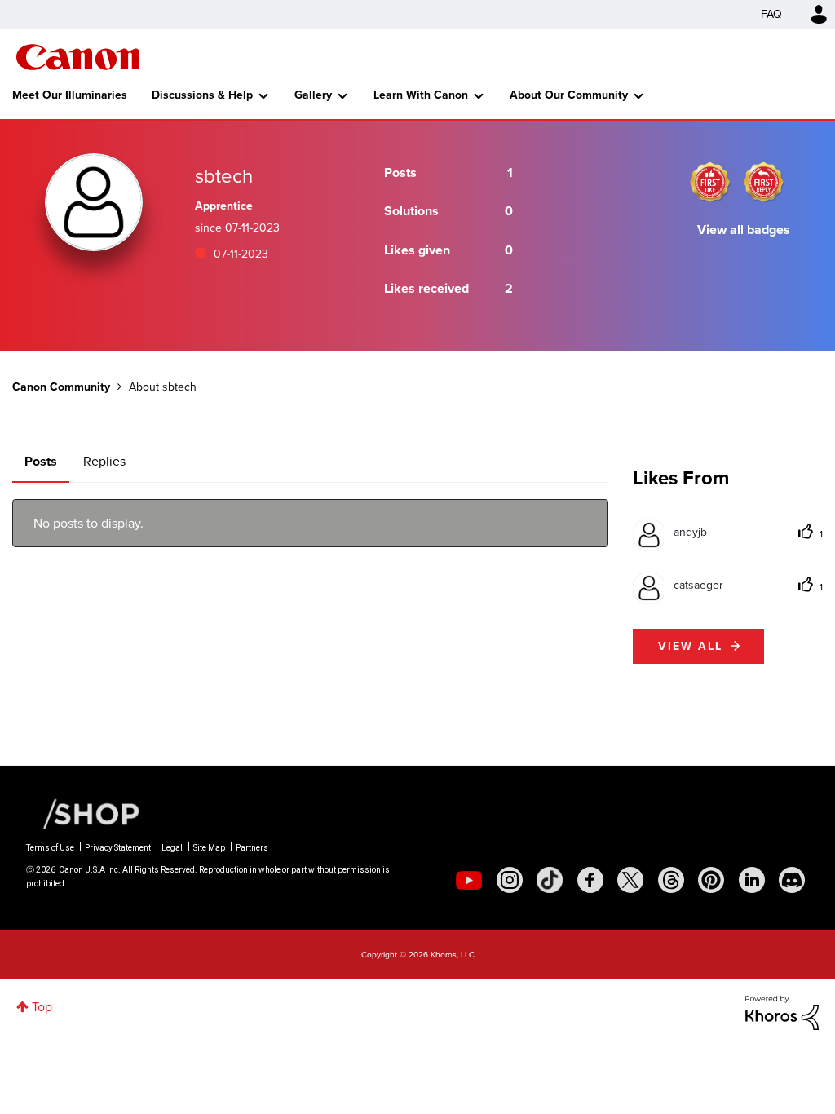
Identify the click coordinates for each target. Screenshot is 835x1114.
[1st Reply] (763, 181)
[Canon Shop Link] (83, 813)
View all (690, 646)
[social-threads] (671, 880)
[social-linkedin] (752, 880)
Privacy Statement (118, 847)
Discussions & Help (202, 95)
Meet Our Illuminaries (69, 95)
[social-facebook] (590, 880)
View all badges (743, 229)
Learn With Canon (420, 95)
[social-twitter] (630, 880)
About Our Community (569, 95)
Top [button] (42, 1006)
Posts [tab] (40, 461)
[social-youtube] (469, 880)
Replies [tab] (104, 461)
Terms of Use (50, 847)
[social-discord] (792, 880)
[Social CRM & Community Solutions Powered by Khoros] (782, 1011)
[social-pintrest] (711, 880)
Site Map (209, 847)
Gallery (313, 95)
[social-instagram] (510, 880)
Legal (172, 847)
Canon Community (77, 57)
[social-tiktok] (550, 880)
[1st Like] (710, 181)
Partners (252, 847)
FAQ (771, 14)
